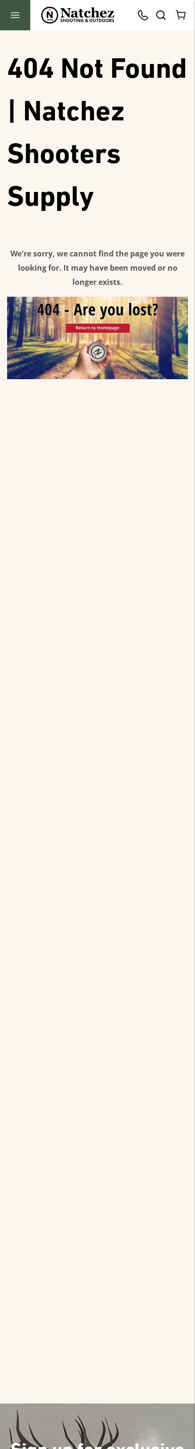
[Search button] (160, 15)
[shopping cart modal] (181, 15)
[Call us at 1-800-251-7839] (145, 15)
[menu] (15, 15)
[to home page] (78, 15)
